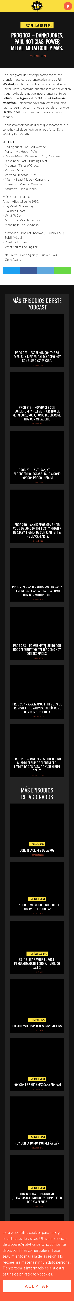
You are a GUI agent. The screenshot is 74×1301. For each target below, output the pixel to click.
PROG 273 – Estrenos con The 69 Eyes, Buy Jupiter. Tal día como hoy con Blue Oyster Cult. (37, 356)
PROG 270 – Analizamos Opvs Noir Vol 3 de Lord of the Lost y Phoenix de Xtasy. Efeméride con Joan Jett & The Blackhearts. (37, 530)
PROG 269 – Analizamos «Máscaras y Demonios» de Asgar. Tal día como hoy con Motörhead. (37, 590)
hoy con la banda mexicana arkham (37, 1084)
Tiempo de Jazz (38, 1020)
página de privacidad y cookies (27, 1274)
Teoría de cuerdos (38, 953)
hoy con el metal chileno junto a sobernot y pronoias (37, 906)
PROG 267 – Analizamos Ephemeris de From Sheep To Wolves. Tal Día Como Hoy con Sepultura (37, 708)
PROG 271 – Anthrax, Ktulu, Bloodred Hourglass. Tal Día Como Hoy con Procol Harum (37, 473)
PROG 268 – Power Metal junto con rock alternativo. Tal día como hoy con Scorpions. (37, 649)
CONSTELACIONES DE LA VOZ (37, 850)
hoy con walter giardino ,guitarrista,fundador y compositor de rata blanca (37, 1197)
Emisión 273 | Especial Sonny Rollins (37, 1025)
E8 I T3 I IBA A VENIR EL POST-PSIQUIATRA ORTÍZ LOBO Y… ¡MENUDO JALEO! (37, 963)
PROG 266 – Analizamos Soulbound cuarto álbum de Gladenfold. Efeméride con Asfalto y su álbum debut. (37, 764)
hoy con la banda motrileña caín (37, 1143)
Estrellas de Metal (39, 25)
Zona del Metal (38, 899)
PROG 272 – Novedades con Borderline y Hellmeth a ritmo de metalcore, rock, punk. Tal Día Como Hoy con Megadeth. (37, 413)
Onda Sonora (37, 844)
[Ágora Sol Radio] (37, 6)
